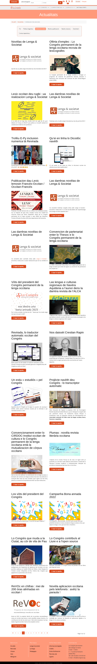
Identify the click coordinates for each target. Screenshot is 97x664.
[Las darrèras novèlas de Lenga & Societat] (64, 110)
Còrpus (12, 651)
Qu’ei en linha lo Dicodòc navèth (65, 140)
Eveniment (76, 29)
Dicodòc (12, 646)
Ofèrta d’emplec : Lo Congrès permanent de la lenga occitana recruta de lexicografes (65, 46)
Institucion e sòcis (40, 29)
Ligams (51, 656)
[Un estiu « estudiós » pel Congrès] (26, 396)
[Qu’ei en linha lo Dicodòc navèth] (64, 154)
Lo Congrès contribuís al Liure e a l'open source (64, 540)
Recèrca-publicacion (53, 29)
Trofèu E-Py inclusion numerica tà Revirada (24, 140)
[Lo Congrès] (15, 7)
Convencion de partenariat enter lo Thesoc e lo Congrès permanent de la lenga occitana (66, 236)
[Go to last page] (47, 632)
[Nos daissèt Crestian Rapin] (64, 346)
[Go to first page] (12, 632)
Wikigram (13, 656)
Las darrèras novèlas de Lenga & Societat (64, 95)
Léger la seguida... (19, 73)
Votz (11, 654)
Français (84, 1)
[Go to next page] (44, 632)
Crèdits (51, 648)
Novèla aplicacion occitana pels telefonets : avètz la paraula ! (66, 589)
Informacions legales (55, 646)
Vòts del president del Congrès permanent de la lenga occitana (27, 285)
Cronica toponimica (24, 33)
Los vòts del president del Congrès (27, 495)
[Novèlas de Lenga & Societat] (26, 58)
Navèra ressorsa (66, 29)
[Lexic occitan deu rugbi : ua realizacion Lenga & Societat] (26, 110)
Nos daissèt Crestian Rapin (66, 332)
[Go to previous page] (15, 632)
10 (41, 633)
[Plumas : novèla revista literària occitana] (64, 449)
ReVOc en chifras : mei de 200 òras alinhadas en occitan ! (27, 589)
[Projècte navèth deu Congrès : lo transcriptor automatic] (64, 399)
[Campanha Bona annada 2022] (64, 510)
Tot (20, 29)
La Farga (32, 648)
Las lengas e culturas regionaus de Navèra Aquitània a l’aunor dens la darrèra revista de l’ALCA (66, 287)
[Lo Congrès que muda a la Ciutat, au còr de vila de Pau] (26, 554)
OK (60, 2)
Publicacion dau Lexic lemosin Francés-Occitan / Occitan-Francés (27, 183)
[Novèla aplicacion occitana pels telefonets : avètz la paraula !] (64, 605)
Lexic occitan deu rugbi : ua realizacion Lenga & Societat (29, 95)
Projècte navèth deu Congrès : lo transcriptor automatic (64, 383)
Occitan (78, 1)
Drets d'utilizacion (54, 651)
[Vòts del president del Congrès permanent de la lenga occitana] (26, 301)
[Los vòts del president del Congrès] (26, 510)
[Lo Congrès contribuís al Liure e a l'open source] (64, 554)
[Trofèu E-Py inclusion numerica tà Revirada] (26, 154)
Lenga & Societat (41, 258)
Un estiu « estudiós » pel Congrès (26, 381)
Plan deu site (53, 654)
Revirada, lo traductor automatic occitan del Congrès (24, 335)
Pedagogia (33, 651)
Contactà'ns (14, 1)
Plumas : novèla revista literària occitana (64, 434)
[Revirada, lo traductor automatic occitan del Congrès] (26, 352)
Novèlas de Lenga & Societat (24, 43)
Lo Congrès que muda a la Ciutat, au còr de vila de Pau (29, 540)
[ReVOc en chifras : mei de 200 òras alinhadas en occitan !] (26, 605)
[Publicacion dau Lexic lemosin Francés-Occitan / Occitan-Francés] (26, 200)
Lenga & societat (35, 646)
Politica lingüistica (28, 29)
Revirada (13, 648)
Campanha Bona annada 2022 (65, 495)
